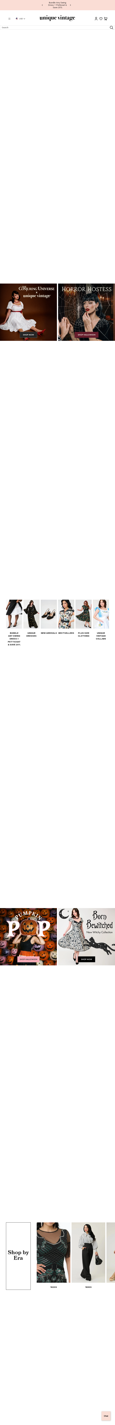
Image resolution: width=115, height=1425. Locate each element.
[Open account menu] (96, 18)
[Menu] (9, 18)
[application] (106, 1416)
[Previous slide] (42, 5)
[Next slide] (70, 5)
